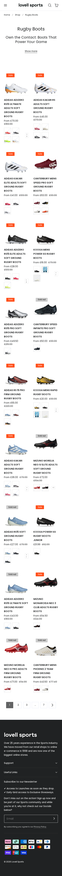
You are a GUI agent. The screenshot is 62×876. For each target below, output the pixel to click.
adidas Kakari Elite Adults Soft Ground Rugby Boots (15, 184)
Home (7, 14)
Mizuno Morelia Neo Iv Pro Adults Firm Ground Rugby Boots (15, 671)
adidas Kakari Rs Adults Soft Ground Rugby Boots (44, 106)
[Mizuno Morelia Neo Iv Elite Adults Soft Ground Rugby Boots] (45, 444)
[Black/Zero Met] (7, 421)
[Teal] (45, 269)
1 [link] (9, 705)
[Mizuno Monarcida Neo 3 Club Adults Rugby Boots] (45, 582)
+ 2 (26, 135)
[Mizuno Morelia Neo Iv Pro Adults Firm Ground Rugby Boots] (16, 648)
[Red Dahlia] (36, 202)
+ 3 (26, 281)
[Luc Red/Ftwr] (36, 127)
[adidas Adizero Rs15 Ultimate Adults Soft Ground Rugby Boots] (16, 83)
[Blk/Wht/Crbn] (15, 484)
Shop (17, 14)
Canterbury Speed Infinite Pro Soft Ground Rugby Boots (45, 330)
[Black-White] (15, 551)
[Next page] (52, 705)
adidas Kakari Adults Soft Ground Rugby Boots (13, 467)
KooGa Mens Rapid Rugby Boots (45, 392)
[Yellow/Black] (7, 139)
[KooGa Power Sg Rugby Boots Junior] (45, 515)
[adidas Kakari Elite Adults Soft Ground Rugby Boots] (16, 161)
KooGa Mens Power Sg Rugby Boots (44, 254)
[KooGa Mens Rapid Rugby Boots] (45, 373)
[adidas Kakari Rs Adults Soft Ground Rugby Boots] (45, 83)
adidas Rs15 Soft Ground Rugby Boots (15, 536)
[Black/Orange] (36, 405)
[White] (36, 210)
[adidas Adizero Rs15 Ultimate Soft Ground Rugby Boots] (16, 582)
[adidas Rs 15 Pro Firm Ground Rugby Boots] (16, 373)
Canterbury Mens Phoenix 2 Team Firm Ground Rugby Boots (45, 671)
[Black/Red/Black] (45, 487)
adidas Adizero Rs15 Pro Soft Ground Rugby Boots (14, 330)
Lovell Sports (18, 861)
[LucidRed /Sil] (7, 492)
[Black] (45, 202)
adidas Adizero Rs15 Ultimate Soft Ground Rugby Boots (16, 605)
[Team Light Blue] (7, 413)
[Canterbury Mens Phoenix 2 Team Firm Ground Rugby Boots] (45, 648)
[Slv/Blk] (7, 351)
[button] (5, 5)
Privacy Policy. (40, 826)
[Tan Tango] (45, 210)
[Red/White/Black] (36, 487)
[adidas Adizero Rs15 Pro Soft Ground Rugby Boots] (16, 307)
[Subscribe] (54, 819)
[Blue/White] (7, 551)
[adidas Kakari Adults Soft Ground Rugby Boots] (16, 444)
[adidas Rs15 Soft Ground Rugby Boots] (16, 515)
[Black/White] (15, 131)
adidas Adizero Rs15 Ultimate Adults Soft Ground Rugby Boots (14, 108)
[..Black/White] (7, 560)
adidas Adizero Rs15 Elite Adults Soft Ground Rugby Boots (14, 256)
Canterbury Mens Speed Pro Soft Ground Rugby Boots (45, 184)
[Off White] (45, 127)
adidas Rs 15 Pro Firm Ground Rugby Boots (14, 394)
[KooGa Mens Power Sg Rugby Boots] (45, 233)
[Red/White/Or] (7, 131)
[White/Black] (15, 492)
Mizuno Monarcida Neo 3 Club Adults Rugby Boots (45, 605)
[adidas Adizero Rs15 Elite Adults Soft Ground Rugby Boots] (16, 233)
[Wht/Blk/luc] (15, 139)
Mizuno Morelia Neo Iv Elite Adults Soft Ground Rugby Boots (45, 467)
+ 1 (26, 489)
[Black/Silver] (36, 348)
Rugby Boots (31, 14)
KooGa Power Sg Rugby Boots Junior (44, 536)
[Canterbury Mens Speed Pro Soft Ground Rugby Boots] (45, 161)
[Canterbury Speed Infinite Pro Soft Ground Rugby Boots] (45, 307)
